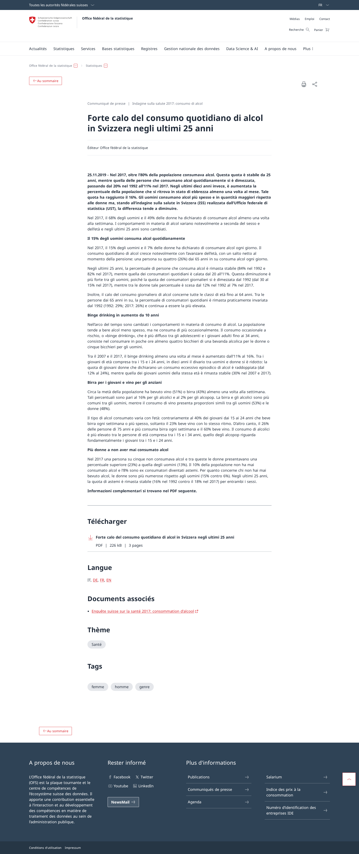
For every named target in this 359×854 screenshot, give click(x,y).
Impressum (73, 848)
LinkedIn (146, 785)
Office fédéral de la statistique (107, 18)
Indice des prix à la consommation (283, 792)
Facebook (122, 776)
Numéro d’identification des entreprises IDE (291, 810)
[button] (38, 48)
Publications (199, 776)
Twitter (147, 776)
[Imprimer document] (303, 84)
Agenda (194, 801)
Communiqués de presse (210, 789)
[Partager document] (314, 84)
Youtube (121, 785)
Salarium (274, 776)
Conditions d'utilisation (45, 848)
